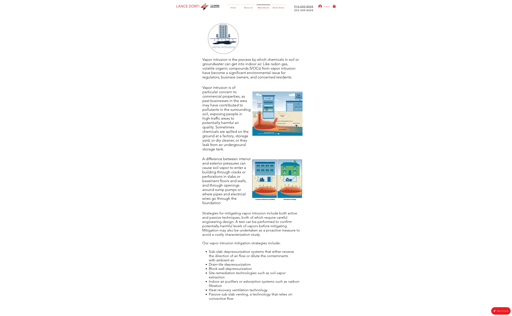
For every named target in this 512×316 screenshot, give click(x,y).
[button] (334, 6)
